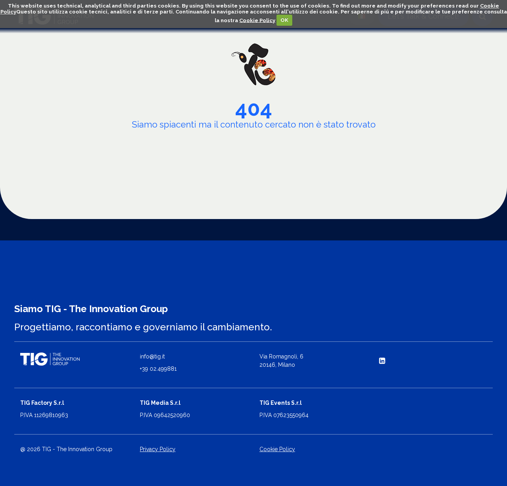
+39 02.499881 (158, 369)
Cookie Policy (257, 20)
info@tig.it (152, 356)
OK (284, 20)
